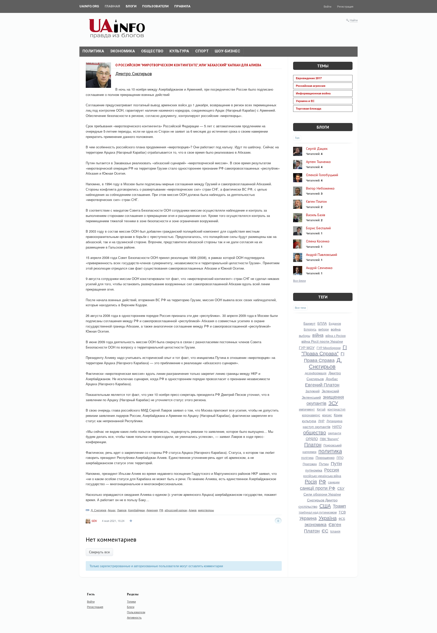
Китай (321, 409)
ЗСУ (333, 402)
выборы (304, 335)
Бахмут (309, 323)
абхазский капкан (176, 510)
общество (314, 432)
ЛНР (321, 421)
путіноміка (313, 470)
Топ (297, 138)
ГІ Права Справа (324, 356)
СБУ (340, 488)
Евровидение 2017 (309, 78)
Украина (308, 518)
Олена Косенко (318, 241)
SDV (94, 521)
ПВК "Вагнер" (329, 439)
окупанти (334, 433)
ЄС (325, 530)
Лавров (121, 510)
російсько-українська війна (322, 476)
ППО (340, 457)
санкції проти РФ (317, 487)
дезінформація (315, 373)
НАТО (337, 426)
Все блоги (299, 280)
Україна (328, 517)
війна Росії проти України (322, 341)
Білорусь (310, 329)
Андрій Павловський (321, 254)
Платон (312, 444)
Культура (179, 51)
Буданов (335, 323)
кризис (327, 415)
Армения (152, 510)
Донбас (332, 378)
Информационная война (313, 93)
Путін (336, 463)
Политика (93, 51)
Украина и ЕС (305, 101)
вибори (323, 329)
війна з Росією (335, 335)
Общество (152, 51)
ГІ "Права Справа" (324, 350)
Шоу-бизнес (227, 51)
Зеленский (330, 390)
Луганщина (334, 421)
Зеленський (311, 397)
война (336, 329)
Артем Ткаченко (318, 161)
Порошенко (325, 457)
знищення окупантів (325, 399)
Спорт (202, 51)
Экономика (122, 51)
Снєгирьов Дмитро (322, 499)
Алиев (192, 510)
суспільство (307, 506)
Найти (354, 20)
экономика (315, 524)
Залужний (312, 391)
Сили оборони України (322, 494)
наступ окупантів (316, 426)
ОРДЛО (312, 438)
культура (309, 420)
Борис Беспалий (318, 228)
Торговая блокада (308, 108)
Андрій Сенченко (319, 268)
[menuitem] (89, 6)
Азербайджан (136, 510)
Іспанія (335, 531)
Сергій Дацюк (316, 148)
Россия (331, 469)
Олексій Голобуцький (322, 175)
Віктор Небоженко (320, 188)
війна (317, 335)
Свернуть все (99, 552)
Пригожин (310, 464)
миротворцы (206, 510)
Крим (338, 414)
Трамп (339, 505)
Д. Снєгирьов (325, 363)
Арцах (112, 510)
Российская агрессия (310, 86)
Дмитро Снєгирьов (133, 73)
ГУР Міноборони (329, 347)
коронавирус (311, 415)
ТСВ (342, 512)
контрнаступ (336, 409)
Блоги (323, 127)
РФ (161, 510)
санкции (334, 482)
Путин (324, 463)
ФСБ (342, 518)
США (325, 505)
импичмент (307, 409)
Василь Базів (315, 215)
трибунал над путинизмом (318, 512)
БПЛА (322, 323)
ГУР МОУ (307, 347)
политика (330, 451)
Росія (311, 481)
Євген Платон (316, 201)
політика (307, 457)
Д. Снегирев (98, 510)
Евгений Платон (322, 384)
